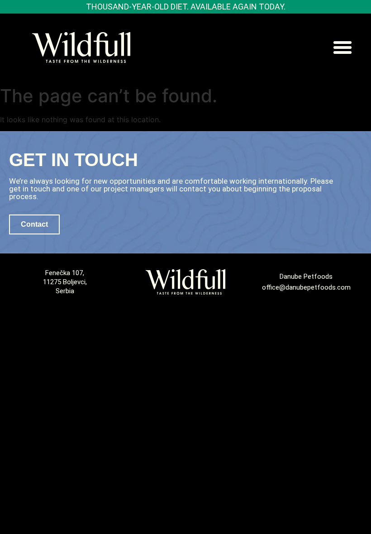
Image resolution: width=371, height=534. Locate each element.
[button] (342, 47)
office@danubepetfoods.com (306, 287)
